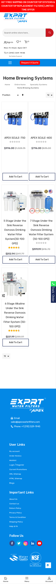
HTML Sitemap (15, 478)
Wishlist (12, 460)
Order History (15, 456)
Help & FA (13, 526)
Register (20, 465)
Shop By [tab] (3, 295)
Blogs (11, 483)
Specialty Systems (39, 84)
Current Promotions (18, 469)
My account (14, 451)
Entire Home (20, 84)
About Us (13, 499)
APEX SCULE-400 (41, 137)
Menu (27, 581)
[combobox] (24, 33)
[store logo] (16, 17)
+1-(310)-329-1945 (15, 53)
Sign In (10, 42)
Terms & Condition (17, 517)
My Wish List (20, 41)
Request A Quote (29, 62)
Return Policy (15, 508)
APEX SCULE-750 (14, 137)
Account (49, 581)
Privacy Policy (15, 513)
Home (7, 84)
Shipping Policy (16, 522)
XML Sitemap (15, 474)
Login (11, 465)
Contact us (14, 504)
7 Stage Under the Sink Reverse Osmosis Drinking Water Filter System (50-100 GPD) (41, 230)
